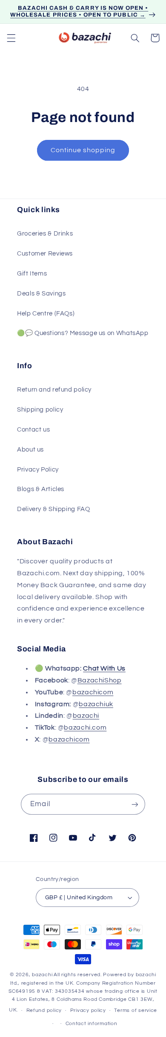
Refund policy (44, 1010)
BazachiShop (99, 680)
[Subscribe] (134, 804)
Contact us (33, 429)
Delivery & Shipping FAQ (53, 509)
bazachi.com (85, 727)
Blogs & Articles (40, 489)
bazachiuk (96, 704)
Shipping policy (40, 409)
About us (30, 449)
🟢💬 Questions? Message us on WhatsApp (83, 333)
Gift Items (32, 273)
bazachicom (92, 692)
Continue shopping (83, 150)
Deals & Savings (41, 293)
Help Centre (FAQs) (45, 313)
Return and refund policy (54, 389)
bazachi (86, 715)
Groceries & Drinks (45, 233)
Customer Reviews (45, 253)
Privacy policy (88, 1010)
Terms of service (135, 1010)
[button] (11, 38)
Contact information (91, 1023)
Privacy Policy (38, 469)
